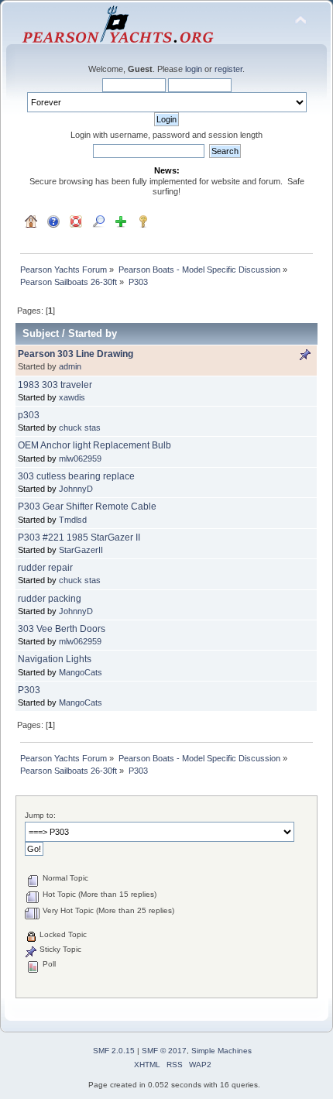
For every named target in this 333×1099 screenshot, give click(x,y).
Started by (92, 333)
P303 (29, 690)
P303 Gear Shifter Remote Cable (87, 506)
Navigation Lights (54, 659)
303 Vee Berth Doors (61, 628)
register (228, 69)
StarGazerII (81, 550)
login (193, 69)
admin (70, 366)
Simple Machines (221, 1050)
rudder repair (45, 567)
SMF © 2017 (164, 1050)
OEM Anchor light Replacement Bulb (94, 445)
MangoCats (80, 672)
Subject (40, 333)
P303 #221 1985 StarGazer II (79, 537)
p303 (28, 415)
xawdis (72, 397)
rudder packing (49, 598)
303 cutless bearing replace (76, 476)
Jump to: (40, 815)
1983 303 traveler (55, 384)
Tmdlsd (73, 519)
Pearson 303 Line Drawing (75, 354)
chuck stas (80, 427)
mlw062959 (80, 458)
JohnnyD (76, 488)
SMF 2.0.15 (114, 1050)
